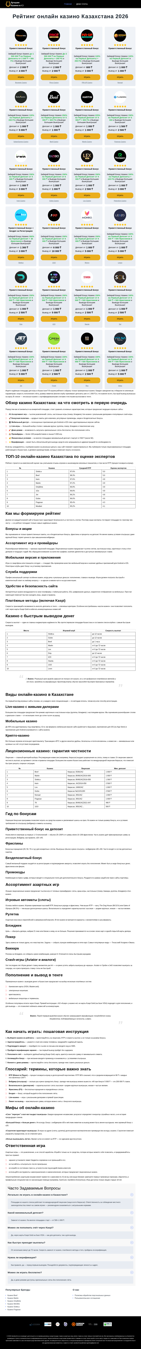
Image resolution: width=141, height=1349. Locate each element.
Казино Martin (13, 1298)
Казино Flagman (14, 1310)
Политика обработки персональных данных (92, 1295)
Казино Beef (12, 1295)
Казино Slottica (13, 1307)
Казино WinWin (13, 1304)
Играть (21, 77)
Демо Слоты (82, 4)
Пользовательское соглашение (87, 1298)
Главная (68, 4)
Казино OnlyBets (14, 1301)
